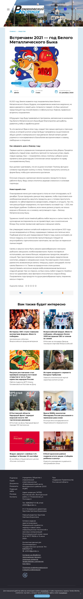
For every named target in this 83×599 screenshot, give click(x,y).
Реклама (13, 494)
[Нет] (80, 594)
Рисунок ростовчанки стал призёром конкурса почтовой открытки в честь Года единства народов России (23, 375)
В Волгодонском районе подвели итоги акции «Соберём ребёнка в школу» (58, 456)
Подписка (13, 478)
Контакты (13, 497)
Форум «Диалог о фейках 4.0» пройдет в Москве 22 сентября (24, 455)
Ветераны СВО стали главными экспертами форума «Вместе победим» (24, 334)
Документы (14, 483)
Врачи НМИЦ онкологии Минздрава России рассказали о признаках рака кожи (58, 415)
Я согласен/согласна (42, 596)
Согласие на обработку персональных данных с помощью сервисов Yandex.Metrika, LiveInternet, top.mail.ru (33, 559)
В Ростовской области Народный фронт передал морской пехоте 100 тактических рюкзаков (22, 416)
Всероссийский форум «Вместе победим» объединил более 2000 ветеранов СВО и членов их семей (58, 335)
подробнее (44, 591)
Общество (16, 83)
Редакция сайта (13, 490)
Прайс (12, 481)
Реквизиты (14, 486)
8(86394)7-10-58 (58, 3)
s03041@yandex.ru (58, 6)
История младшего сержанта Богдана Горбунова (57, 373)
